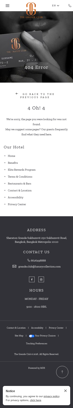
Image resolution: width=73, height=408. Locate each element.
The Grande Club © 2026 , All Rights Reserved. (36, 354)
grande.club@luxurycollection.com (39, 266)
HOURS (36, 290)
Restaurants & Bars (19, 183)
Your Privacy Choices (45, 335)
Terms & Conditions (20, 176)
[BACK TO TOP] (62, 372)
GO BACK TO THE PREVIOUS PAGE (37, 96)
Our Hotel (14, 147)
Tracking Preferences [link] (36, 343)
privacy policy (51, 396)
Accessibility (15, 197)
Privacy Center (17, 204)
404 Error (36, 67)
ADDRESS (36, 230)
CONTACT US (36, 252)
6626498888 (38, 260)
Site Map (19, 335)
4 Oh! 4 (36, 108)
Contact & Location (20, 190)
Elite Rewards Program (22, 169)
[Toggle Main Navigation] (7, 5)
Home (11, 156)
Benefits (13, 162)
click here (35, 400)
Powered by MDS (36, 368)
